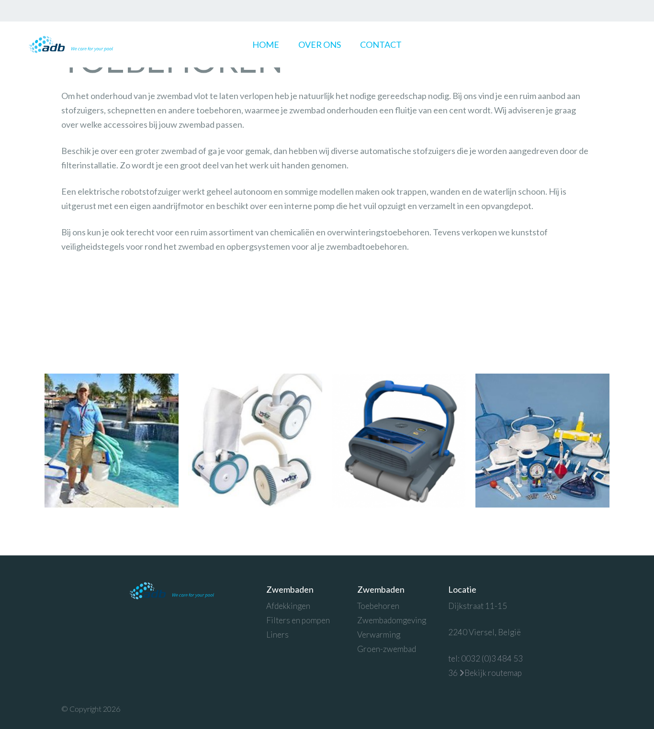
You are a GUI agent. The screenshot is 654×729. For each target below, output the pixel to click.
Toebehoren (378, 606)
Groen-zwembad (386, 649)
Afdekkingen (288, 606)
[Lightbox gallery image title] (112, 441)
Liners (277, 635)
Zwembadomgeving (391, 620)
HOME (265, 44)
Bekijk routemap (493, 673)
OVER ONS (319, 44)
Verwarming (378, 635)
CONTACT (381, 44)
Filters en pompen (298, 620)
